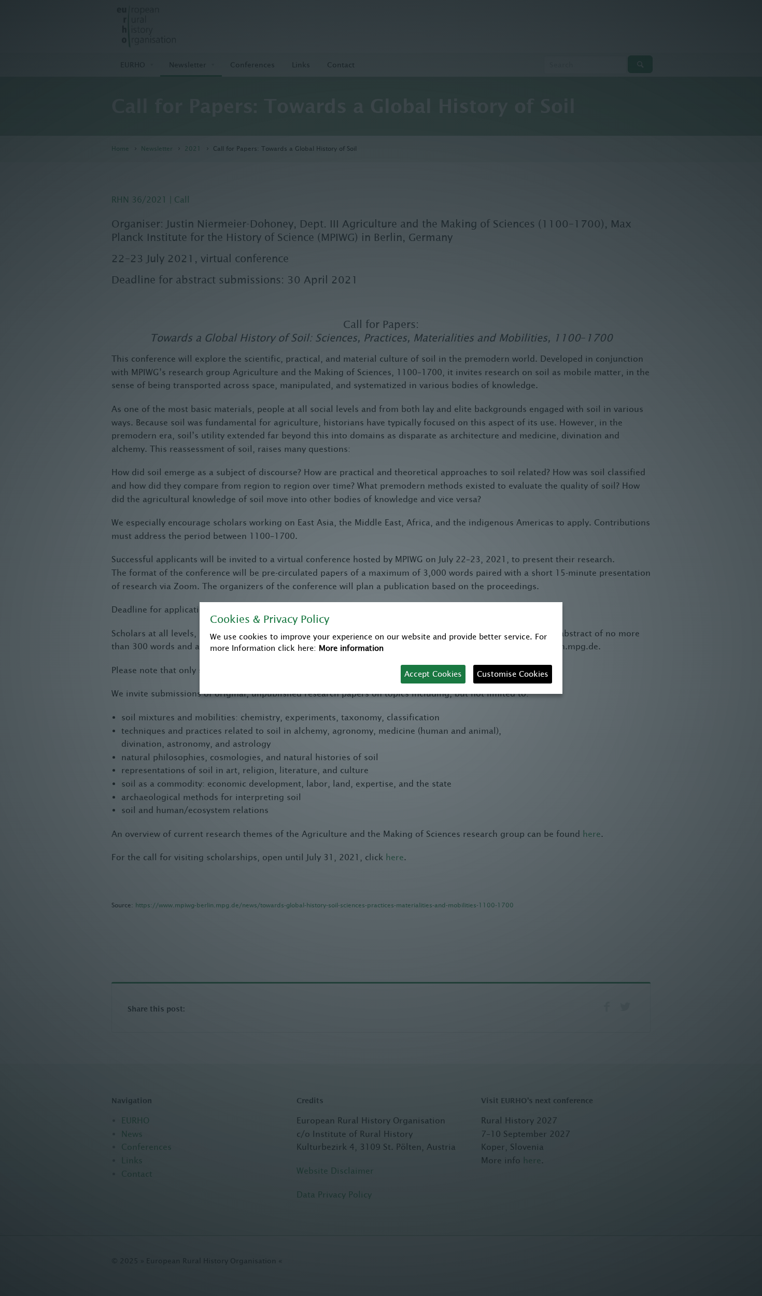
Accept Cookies (433, 674)
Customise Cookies (512, 674)
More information (351, 648)
